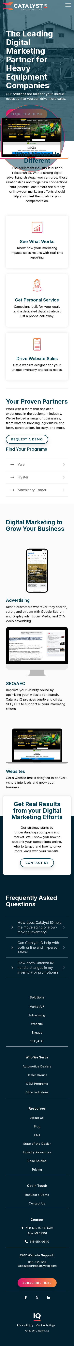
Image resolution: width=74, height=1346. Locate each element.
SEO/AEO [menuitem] (37, 1041)
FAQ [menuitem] (37, 1135)
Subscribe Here (37, 1282)
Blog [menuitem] (37, 1126)
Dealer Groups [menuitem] (37, 1075)
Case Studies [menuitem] (37, 1161)
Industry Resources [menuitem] (37, 1152)
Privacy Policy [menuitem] (25, 1325)
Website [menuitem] (37, 1024)
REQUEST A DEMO (27, 439)
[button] (68, 4)
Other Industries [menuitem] (37, 1092)
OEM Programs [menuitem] (37, 1084)
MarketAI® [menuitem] (37, 1006)
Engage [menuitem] (37, 1032)
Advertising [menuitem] (37, 1015)
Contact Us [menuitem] (37, 1203)
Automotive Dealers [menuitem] (37, 1066)
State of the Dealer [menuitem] (37, 1143)
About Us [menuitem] (37, 1118)
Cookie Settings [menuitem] (45, 1325)
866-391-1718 (37, 1262)
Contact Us (37, 862)
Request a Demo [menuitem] (37, 1195)
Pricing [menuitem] (37, 1169)
